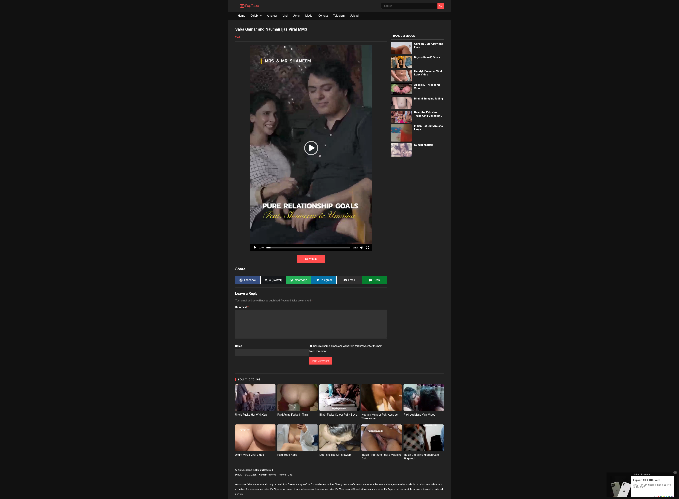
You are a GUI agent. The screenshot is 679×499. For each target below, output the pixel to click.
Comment (242, 307)
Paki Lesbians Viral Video (419, 414)
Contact (323, 15)
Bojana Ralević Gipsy (427, 57)
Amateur (272, 15)
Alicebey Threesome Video (427, 86)
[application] (311, 148)
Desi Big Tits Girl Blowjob (335, 454)
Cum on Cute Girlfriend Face (428, 45)
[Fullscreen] (367, 247)
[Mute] (362, 247)
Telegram (339, 15)
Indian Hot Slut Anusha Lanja (428, 127)
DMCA (238, 474)
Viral (285, 15)
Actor (296, 15)
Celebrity (256, 15)
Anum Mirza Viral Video (249, 454)
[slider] (308, 247)
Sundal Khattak (423, 144)
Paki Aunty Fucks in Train (292, 414)
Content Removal (268, 474)
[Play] (255, 247)
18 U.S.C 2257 (250, 474)
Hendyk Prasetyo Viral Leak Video (428, 73)
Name (238, 346)
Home (241, 15)
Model (309, 15)
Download (311, 258)
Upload (354, 15)
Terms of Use (285, 474)
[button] (311, 148)
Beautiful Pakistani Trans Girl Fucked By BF (427, 114)
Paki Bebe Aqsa (287, 454)
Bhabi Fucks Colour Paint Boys (338, 414)
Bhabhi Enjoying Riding (428, 98)
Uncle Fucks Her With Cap (251, 414)
